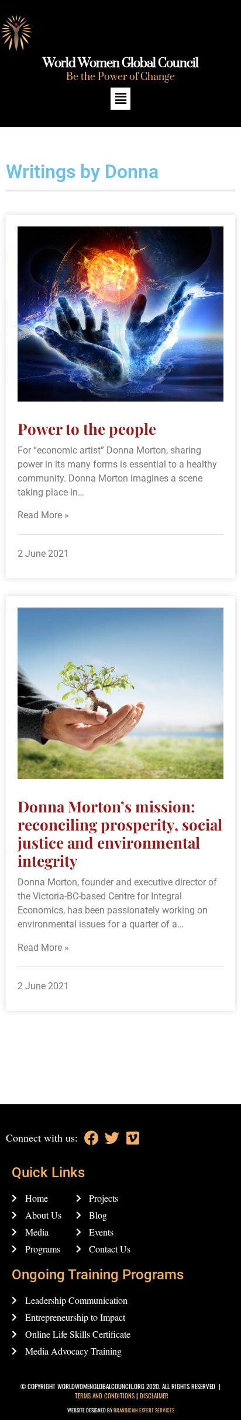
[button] (120, 98)
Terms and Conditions (105, 1395)
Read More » (43, 515)
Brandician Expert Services (143, 1410)
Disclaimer (154, 1395)
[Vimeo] (132, 1138)
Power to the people (87, 428)
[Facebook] (91, 1138)
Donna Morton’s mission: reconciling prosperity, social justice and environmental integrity (120, 833)
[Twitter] (112, 1138)
